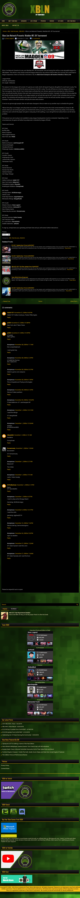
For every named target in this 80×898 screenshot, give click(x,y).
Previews (43, 21)
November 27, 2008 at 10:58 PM (20, 323)
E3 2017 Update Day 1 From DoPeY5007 (23, 256)
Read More (68, 248)
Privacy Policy (5, 765)
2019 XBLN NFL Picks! (8, 724)
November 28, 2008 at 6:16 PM (24, 390)
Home (3, 21)
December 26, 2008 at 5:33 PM (24, 533)
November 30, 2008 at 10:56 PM (24, 400)
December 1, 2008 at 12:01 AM (24, 410)
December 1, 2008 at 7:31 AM (23, 475)
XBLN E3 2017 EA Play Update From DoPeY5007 (25, 266)
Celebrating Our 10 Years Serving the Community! (16, 735)
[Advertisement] (25, 597)
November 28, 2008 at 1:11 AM (24, 344)
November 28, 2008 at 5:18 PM (24, 379)
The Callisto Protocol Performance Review (14, 755)
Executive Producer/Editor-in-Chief (40, 630)
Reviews (52, 21)
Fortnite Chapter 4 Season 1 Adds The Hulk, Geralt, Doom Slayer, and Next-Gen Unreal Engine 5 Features (33, 752)
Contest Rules (5, 768)
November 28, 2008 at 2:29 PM (24, 358)
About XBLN (5, 25)
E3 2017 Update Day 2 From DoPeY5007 (23, 288)
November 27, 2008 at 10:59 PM (20, 333)
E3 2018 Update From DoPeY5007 (12, 732)
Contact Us (15, 25)
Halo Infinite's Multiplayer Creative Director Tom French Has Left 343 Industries (25, 746)
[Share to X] (7, 235)
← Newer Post (6, 301)
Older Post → (74, 301)
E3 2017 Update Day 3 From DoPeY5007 (23, 245)
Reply (9, 317)
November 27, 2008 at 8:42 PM (23, 312)
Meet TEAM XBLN (13, 21)
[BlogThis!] (5, 235)
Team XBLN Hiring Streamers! (20, 277)
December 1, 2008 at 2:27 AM (23, 461)
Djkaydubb (10, 435)
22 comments (36, 38)
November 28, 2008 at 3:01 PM (24, 369)
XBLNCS (21, 31)
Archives (13, 609)
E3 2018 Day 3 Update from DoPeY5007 (14, 729)
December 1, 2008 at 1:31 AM (23, 435)
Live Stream (33, 21)
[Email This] (3, 235)
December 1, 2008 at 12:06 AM (24, 423)
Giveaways (24, 21)
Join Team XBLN (71, 21)
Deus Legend (10, 38)
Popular (5, 609)
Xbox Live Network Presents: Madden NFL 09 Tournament (24, 35)
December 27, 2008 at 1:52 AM (24, 543)
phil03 (9, 323)
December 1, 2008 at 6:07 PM (23, 496)
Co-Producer (40, 647)
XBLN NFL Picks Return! (9, 726)
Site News (60, 21)
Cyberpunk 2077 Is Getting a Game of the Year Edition (18, 743)
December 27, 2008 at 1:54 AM (24, 553)
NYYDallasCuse (11, 485)
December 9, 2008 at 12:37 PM (24, 510)
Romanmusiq (11, 448)
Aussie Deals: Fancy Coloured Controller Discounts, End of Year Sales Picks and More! (28, 749)
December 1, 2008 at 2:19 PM (25, 485)
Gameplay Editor (40, 682)
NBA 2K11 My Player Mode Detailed (19, 613)
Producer (40, 700)
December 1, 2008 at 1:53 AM (24, 448)
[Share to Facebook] (9, 235)
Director (40, 665)
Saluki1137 (10, 312)
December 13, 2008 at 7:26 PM (24, 523)
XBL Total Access (13, 31)
